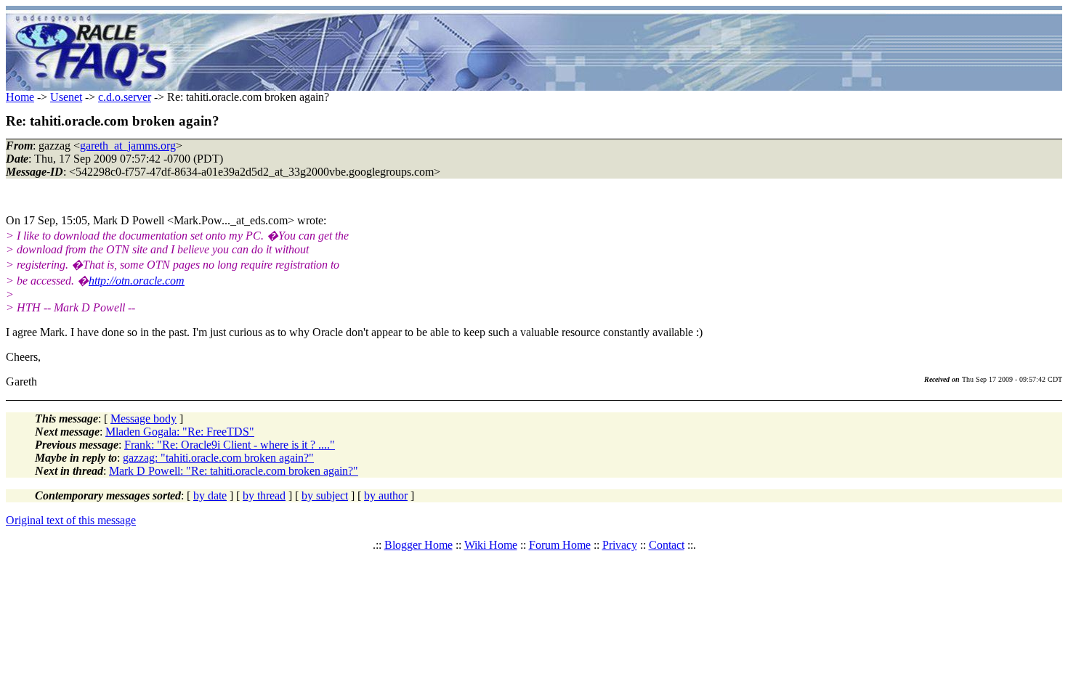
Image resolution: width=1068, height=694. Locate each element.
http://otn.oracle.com (137, 280)
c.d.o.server (124, 97)
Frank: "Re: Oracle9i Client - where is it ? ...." (229, 444)
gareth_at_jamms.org (128, 145)
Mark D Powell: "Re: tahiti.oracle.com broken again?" (233, 471)
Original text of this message (71, 520)
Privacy (619, 545)
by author (386, 495)
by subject (325, 495)
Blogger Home (418, 545)
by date (210, 495)
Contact (666, 545)
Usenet (66, 97)
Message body (143, 418)
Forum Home (560, 545)
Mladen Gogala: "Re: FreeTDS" (179, 431)
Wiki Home (490, 545)
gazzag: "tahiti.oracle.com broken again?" (218, 458)
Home (20, 97)
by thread (264, 495)
